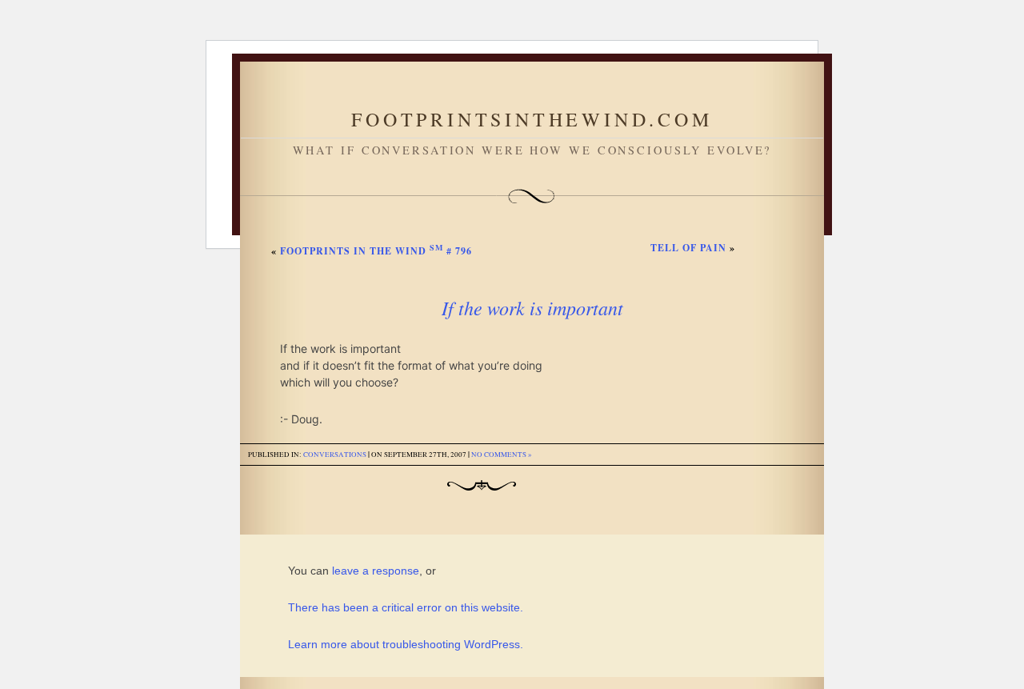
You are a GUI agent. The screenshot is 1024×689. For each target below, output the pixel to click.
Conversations (334, 454)
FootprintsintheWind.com (531, 119)
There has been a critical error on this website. (405, 607)
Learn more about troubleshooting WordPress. (405, 644)
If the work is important (532, 307)
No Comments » (501, 454)
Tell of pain (688, 247)
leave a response (375, 570)
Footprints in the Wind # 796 (376, 251)
